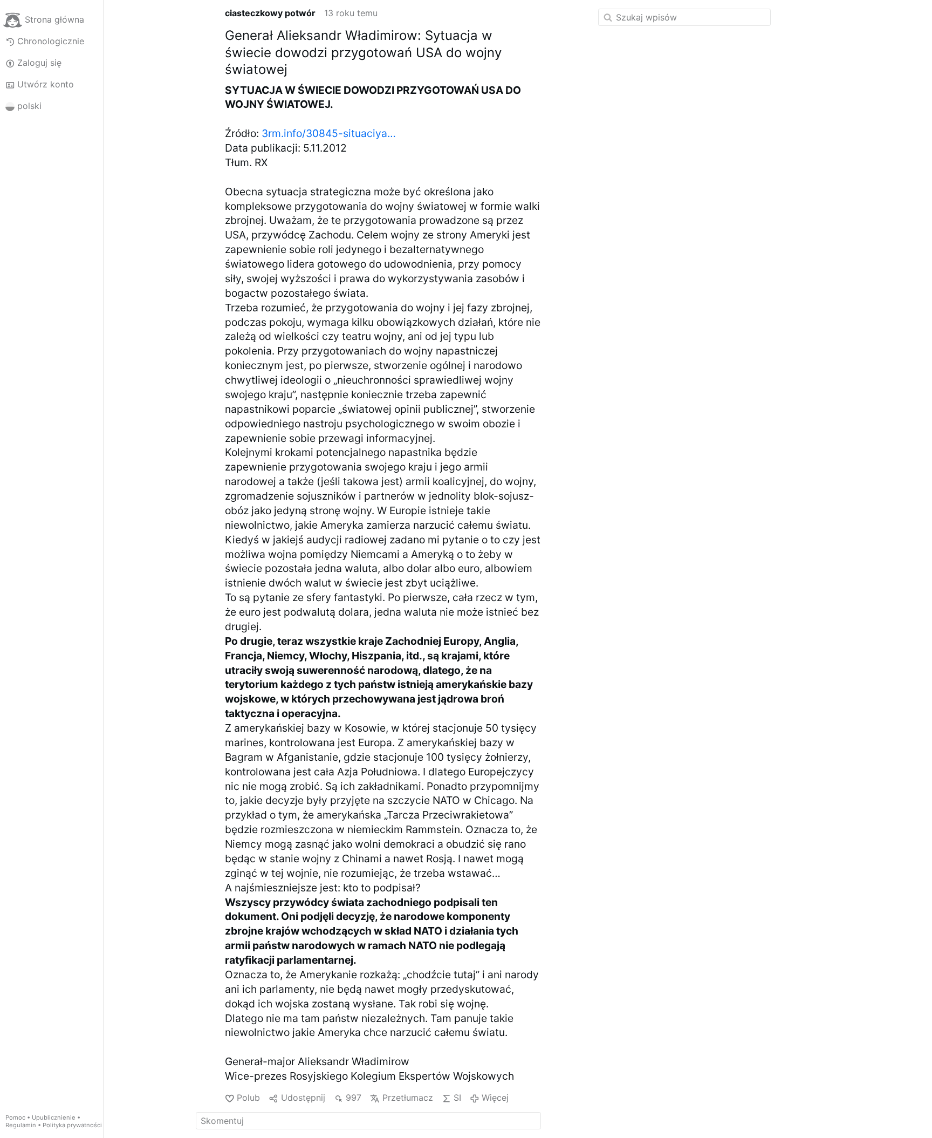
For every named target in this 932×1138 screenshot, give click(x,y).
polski (29, 105)
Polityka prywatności (72, 1125)
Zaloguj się (39, 62)
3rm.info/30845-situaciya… (329, 133)
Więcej (495, 1097)
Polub (248, 1097)
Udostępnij (303, 1097)
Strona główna (54, 19)
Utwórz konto (45, 84)
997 (353, 1097)
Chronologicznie (50, 41)
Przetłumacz (407, 1097)
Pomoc (15, 1117)
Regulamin (20, 1125)
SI (457, 1097)
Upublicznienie (54, 1117)
